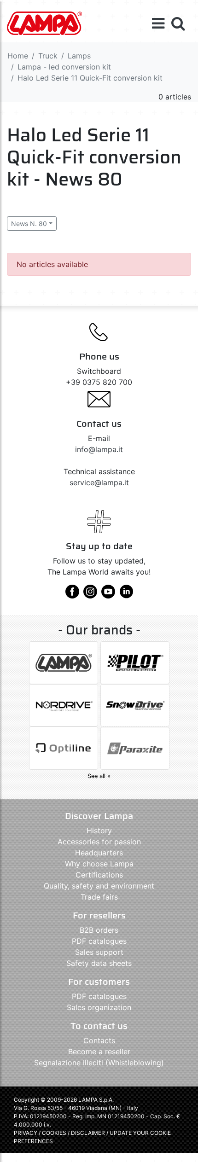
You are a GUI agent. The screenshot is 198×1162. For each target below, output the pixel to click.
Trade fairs (99, 896)
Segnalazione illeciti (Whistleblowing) (99, 1062)
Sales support (99, 952)
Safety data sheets (99, 963)
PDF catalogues (99, 941)
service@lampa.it (99, 482)
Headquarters (99, 852)
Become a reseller (99, 1051)
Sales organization (99, 1007)
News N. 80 (29, 223)
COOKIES (54, 1132)
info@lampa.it (99, 449)
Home (17, 55)
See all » (99, 776)
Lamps (79, 55)
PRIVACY (25, 1132)
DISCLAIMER (88, 1132)
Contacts (99, 1040)
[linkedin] (126, 594)
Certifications (99, 874)
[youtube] (108, 594)
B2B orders (99, 930)
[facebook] (72, 594)
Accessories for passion (99, 841)
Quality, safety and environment (99, 885)
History (99, 830)
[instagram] (90, 594)
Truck (48, 55)
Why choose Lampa (99, 863)
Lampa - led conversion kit (64, 66)
